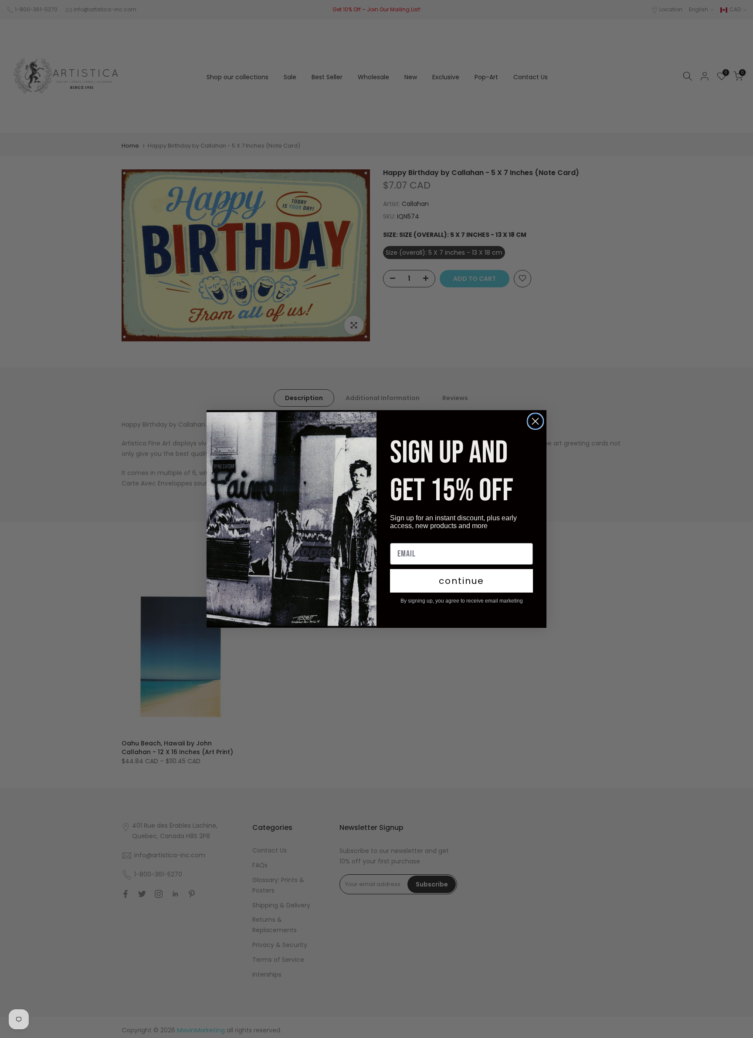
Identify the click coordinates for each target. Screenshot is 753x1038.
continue (461, 581)
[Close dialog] (535, 421)
